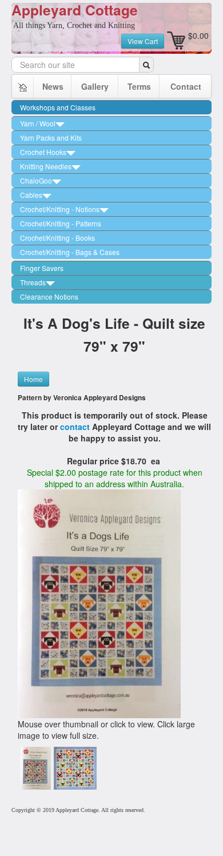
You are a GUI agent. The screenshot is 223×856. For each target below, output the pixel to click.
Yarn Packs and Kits (51, 137)
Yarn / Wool (37, 123)
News (52, 86)
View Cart (143, 41)
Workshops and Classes (57, 107)
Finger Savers (41, 268)
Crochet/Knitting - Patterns (60, 223)
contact (76, 426)
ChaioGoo (36, 180)
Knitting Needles (45, 166)
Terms (139, 86)
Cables (31, 195)
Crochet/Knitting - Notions (59, 209)
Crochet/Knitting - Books (57, 237)
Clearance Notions (49, 296)
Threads (33, 282)
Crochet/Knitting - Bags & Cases (70, 252)
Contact (185, 86)
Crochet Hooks (43, 152)
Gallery (95, 86)
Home (33, 379)
